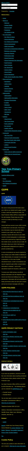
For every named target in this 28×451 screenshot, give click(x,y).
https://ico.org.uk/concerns (8, 403)
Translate (11, 11)
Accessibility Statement (17, 430)
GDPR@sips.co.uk (17, 388)
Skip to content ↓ (5, 2)
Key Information (7, 181)
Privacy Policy (5, 432)
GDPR (4, 185)
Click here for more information (18, 446)
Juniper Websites (15, 428)
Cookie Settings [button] (13, 432)
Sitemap (8, 430)
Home (4, 178)
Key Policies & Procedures (10, 183)
